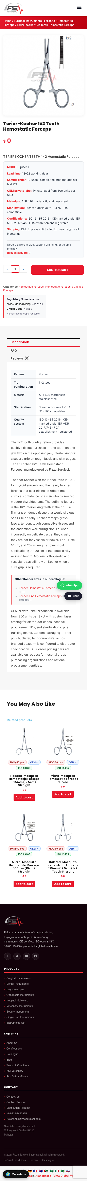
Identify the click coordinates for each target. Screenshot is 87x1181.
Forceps (49, 20)
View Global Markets (67, 1175)
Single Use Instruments (20, 1017)
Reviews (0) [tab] (20, 358)
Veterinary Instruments (19, 1006)
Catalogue (12, 1054)
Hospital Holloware (17, 1000)
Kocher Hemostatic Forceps (37, 588)
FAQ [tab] (14, 350)
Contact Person (15, 1102)
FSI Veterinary (14, 1071)
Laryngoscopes (15, 989)
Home (8, 20)
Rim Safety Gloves (17, 1076)
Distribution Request (18, 1107)
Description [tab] (20, 342)
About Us (11, 1043)
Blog (9, 1059)
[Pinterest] (35, 956)
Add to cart (57, 270)
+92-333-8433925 (16, 1113)
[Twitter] (17, 956)
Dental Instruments (17, 983)
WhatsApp (72, 585)
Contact (34, 1160)
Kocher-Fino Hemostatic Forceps (40, 596)
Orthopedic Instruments (20, 995)
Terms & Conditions (18, 1065)
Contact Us (13, 1096)
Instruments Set (15, 1022)
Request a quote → (19, 252)
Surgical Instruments (28, 20)
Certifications (14, 1048)
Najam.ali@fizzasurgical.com (23, 1119)
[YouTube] (26, 956)
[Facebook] (7, 956)
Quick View (24, 769)
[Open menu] (79, 7)
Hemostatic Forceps (31, 286)
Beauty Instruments (18, 1011)
